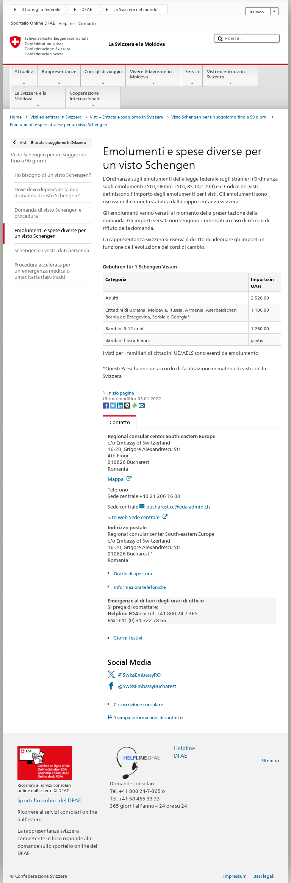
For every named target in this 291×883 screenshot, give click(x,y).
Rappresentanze (59, 71)
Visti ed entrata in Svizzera (226, 74)
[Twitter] (113, 405)
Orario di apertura (132, 573)
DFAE (86, 9)
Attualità (24, 71)
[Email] (142, 405)
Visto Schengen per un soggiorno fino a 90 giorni (219, 117)
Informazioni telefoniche (139, 587)
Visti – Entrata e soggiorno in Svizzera (126, 117)
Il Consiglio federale (41, 9)
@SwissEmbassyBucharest (147, 686)
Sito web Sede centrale (134, 517)
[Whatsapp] (135, 405)
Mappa (116, 479)
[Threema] (127, 405)
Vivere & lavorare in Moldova (151, 74)
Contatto (116, 422)
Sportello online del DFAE (49, 800)
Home (16, 117)
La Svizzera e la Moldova (30, 95)
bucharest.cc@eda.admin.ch (178, 507)
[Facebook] (106, 405)
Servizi (192, 71)
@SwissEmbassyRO (139, 675)
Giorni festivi (127, 638)
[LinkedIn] (120, 405)
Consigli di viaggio (103, 71)
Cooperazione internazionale (85, 95)
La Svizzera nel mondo (135, 9)
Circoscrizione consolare (138, 704)
